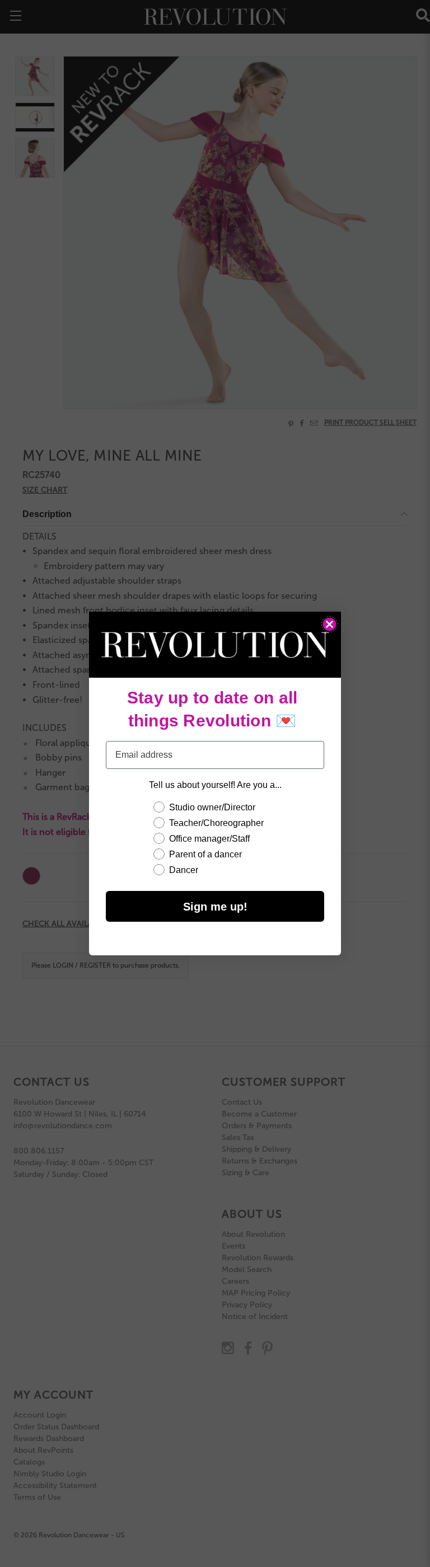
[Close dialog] (329, 624)
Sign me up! (215, 906)
